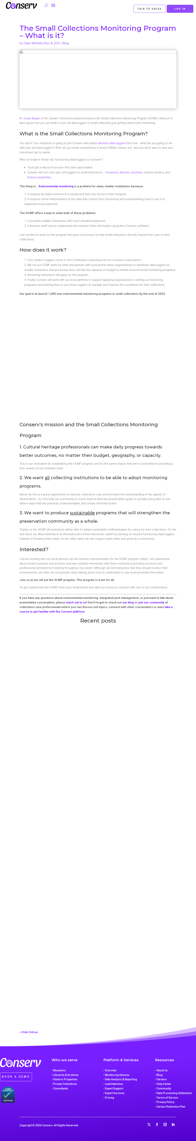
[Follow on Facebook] (157, 1124)
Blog (66, 43)
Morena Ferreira (35, 1011)
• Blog (159, 1074)
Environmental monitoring (56, 186)
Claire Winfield (33, 43)
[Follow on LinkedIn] (173, 1124)
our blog (128, 602)
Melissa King (33, 881)
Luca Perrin (33, 746)
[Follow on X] (149, 1124)
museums (112, 172)
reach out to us (76, 602)
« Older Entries (29, 1032)
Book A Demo (16, 1076)
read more (30, 752)
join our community (151, 602)
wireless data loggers (112, 143)
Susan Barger (31, 118)
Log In (180, 8)
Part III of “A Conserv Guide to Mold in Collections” (68, 1005)
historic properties (39, 177)
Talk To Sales (149, 8)
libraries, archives (131, 172)
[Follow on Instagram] (165, 1124)
